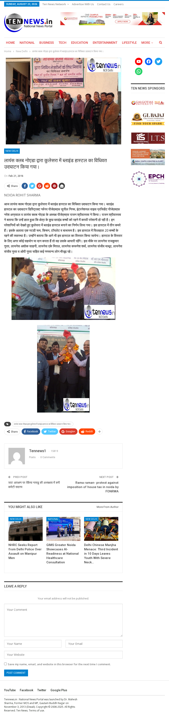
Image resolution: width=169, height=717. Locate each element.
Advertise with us (83, 4)
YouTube (10, 690)
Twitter (41, 690)
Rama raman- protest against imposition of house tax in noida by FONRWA (93, 487)
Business (46, 43)
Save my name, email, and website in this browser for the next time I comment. (59, 664)
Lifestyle (129, 43)
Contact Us (103, 4)
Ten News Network (54, 4)
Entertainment (105, 43)
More (145, 43)
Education (79, 43)
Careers (119, 4)
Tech (62, 43)
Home (10, 43)
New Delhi (12, 151)
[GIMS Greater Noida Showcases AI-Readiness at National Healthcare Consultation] (63, 529)
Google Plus (58, 690)
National (27, 43)
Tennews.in (10, 699)
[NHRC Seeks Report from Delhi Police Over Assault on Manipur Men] (25, 529)
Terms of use (36, 710)
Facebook (26, 690)
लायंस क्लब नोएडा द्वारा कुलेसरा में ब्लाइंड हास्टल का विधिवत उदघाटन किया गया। (42, 424)
